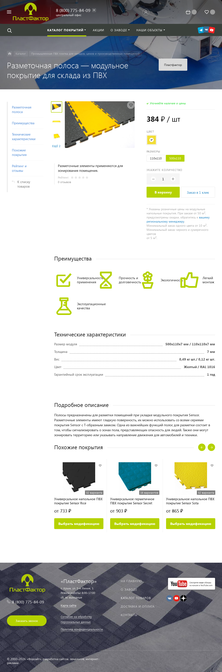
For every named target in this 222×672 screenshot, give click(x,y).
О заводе (129, 589)
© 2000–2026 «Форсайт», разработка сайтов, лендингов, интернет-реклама (53, 661)
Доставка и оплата (138, 606)
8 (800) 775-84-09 (73, 10)
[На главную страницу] (30, 11)
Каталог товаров (136, 598)
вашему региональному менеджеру (178, 219)
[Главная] (9, 53)
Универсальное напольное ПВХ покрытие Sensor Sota (190, 501)
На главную (131, 581)
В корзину (163, 192)
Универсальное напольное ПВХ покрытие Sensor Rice (78, 501)
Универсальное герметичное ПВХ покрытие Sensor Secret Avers (132, 501)
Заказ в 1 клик (198, 192)
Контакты (129, 615)
